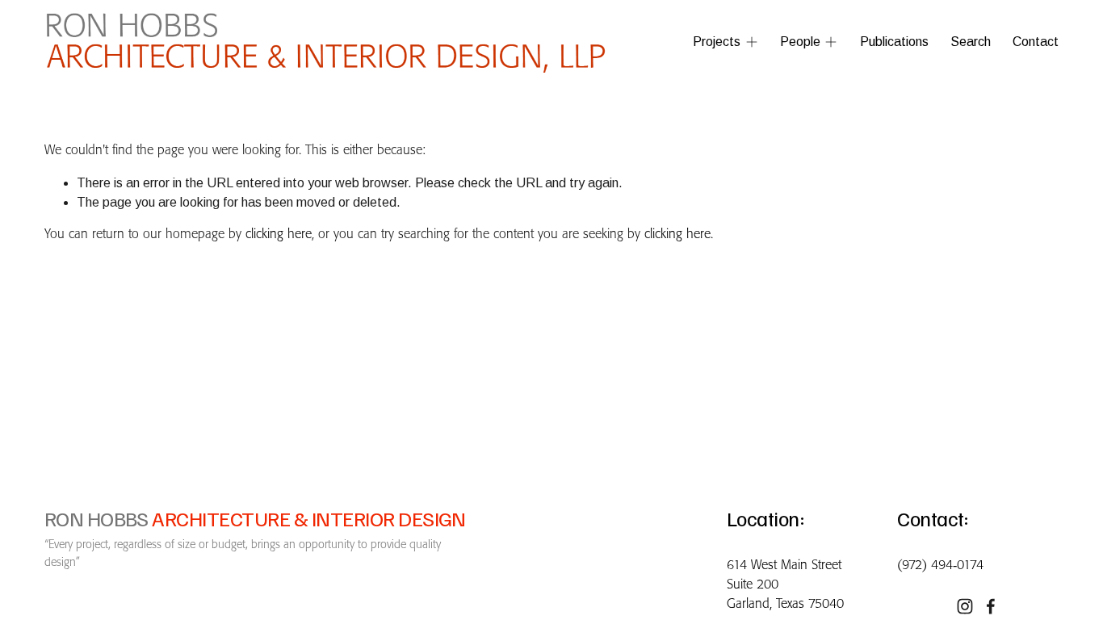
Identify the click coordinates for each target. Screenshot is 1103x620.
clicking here (278, 234)
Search (970, 41)
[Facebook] (991, 606)
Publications (894, 41)
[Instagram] (965, 606)
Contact (1036, 41)
